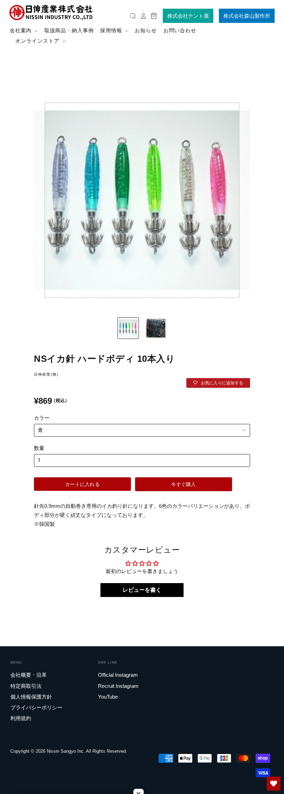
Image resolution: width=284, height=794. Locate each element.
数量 (39, 448)
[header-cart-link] (152, 16)
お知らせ (146, 30)
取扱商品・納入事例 (69, 30)
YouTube (108, 697)
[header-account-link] (141, 16)
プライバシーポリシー (36, 707)
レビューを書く (142, 590)
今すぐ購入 (183, 484)
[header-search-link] (131, 16)
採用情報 (112, 30)
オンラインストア (38, 41)
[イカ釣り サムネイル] (128, 328)
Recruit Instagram (118, 686)
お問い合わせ (179, 30)
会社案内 (22, 30)
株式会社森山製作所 (246, 16)
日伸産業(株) (46, 374)
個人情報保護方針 (31, 697)
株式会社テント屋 (188, 16)
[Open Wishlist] (274, 784)
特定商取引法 (26, 686)
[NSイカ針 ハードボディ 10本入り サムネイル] (155, 328)
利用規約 (20, 718)
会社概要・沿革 (28, 675)
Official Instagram (118, 675)
